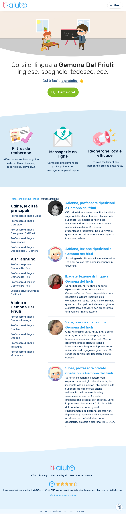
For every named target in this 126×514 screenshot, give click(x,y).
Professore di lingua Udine (26, 215)
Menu (117, 5)
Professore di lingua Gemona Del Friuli (22, 275)
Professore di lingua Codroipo (22, 222)
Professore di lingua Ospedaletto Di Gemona (25, 249)
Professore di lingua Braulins (22, 327)
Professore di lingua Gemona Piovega (22, 318)
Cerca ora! (66, 92)
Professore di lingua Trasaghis (22, 344)
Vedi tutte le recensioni (63, 495)
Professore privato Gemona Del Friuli (21, 266)
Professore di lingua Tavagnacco (22, 240)
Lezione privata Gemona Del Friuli (25, 292)
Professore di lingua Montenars (22, 353)
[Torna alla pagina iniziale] (15, 5)
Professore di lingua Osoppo (22, 336)
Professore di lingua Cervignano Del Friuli (23, 231)
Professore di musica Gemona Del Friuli (23, 283)
